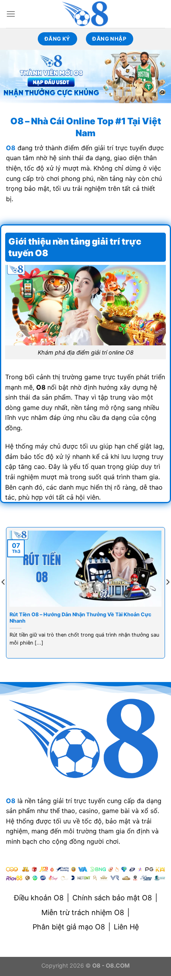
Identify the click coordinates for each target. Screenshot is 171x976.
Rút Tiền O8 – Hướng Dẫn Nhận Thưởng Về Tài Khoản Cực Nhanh (81, 617)
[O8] (85, 14)
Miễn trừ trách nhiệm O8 (82, 912)
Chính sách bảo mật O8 (112, 898)
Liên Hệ (126, 927)
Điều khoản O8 (39, 898)
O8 (11, 801)
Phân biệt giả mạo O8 (69, 927)
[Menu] (11, 14)
